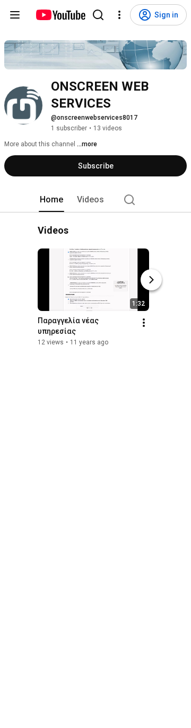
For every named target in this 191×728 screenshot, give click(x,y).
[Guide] (14, 14)
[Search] (98, 14)
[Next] (151, 280)
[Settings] (119, 14)
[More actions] (143, 323)
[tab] (51, 199)
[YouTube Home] (60, 15)
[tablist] (95, 199)
